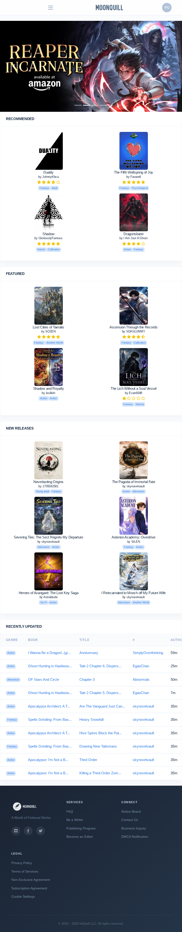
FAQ (69, 811)
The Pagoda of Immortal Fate (133, 482)
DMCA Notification (134, 836)
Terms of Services (24, 871)
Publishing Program (81, 828)
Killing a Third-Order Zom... (100, 773)
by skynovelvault (134, 486)
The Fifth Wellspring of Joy (133, 172)
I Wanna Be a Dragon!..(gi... (49, 653)
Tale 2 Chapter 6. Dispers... (100, 666)
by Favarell (133, 177)
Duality (48, 172)
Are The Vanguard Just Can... (102, 706)
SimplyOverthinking (148, 653)
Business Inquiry (133, 828)
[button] (13, 66)
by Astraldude (49, 597)
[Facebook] (28, 830)
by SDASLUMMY (133, 331)
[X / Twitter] (40, 830)
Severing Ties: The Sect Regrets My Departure (48, 537)
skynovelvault (143, 706)
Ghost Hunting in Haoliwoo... (50, 666)
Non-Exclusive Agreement (30, 880)
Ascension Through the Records (133, 327)
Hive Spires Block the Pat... (100, 733)
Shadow (48, 234)
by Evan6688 (133, 393)
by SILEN (133, 541)
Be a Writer (74, 820)
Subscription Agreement (29, 888)
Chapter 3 (87, 679)
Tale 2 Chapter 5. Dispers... (100, 693)
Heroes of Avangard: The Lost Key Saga (48, 593)
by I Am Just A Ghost (133, 238)
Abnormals (141, 679)
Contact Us (129, 820)
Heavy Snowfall (91, 719)
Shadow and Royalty (48, 388)
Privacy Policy (21, 863)
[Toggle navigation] (50, 7)
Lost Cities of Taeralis (48, 327)
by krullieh (48, 393)
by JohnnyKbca (48, 177)
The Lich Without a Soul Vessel (133, 388)
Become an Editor (79, 836)
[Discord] (15, 830)
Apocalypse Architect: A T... (49, 706)
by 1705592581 (48, 486)
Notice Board (131, 811)
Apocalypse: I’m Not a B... (48, 760)
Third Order (88, 760)
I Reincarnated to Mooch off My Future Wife (133, 593)
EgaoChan (141, 666)
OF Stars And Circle (43, 679)
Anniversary (88, 653)
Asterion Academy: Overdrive (133, 537)
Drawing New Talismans (98, 746)
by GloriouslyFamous (48, 238)
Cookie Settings (23, 896)
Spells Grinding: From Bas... (50, 719)
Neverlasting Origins (48, 482)
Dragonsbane (133, 234)
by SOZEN (48, 331)
